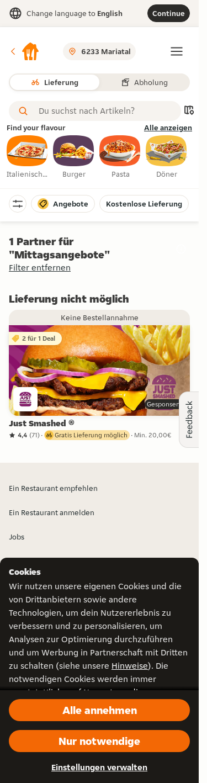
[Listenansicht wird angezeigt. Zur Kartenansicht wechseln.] (188, 111)
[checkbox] (28, 157)
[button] (24, 51)
